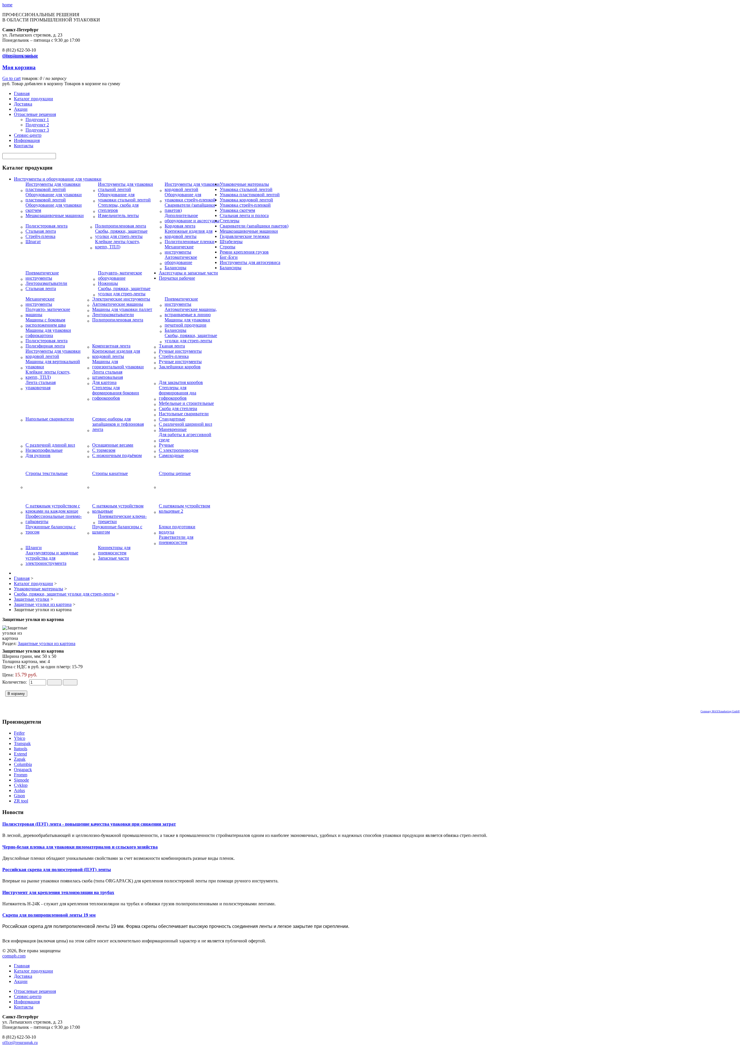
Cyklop (21, 785)
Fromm (20, 774)
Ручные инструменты (180, 351)
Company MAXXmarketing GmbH (720, 711)
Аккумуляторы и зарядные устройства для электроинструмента (52, 558)
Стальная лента (41, 231)
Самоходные (171, 455)
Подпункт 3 (37, 130)
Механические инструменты (179, 249)
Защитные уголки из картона (46, 643)
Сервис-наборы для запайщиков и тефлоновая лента (118, 424)
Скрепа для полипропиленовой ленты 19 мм (49, 915)
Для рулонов (38, 455)
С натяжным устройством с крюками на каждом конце (53, 508)
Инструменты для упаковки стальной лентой (125, 187)
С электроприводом (178, 450)
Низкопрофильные (44, 450)
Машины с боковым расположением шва (46, 322)
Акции (21, 109)
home (7, 4)
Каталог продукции (33, 98)
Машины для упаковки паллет (122, 309)
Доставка (23, 103)
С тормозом (103, 450)
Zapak (20, 759)
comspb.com (14, 955)
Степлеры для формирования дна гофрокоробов (177, 392)
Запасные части (113, 558)
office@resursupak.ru (20, 1042)
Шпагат (33, 241)
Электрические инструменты (121, 298)
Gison (19, 795)
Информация (27, 140)
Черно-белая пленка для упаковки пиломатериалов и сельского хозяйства (80, 846)
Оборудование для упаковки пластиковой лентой (54, 197)
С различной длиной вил (50, 445)
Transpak (22, 743)
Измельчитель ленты (118, 215)
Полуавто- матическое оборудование (120, 275)
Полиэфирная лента (45, 345)
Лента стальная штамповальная (107, 374)
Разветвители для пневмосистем (176, 540)
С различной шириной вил (185, 424)
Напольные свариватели (50, 418)
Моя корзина (19, 67)
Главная (22, 93)
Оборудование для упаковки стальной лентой (124, 197)
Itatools (20, 748)
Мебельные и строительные (186, 403)
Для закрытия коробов (181, 382)
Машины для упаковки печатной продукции (187, 322)
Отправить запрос (20, 56)
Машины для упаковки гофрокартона (48, 333)
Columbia (23, 764)
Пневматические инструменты (42, 275)
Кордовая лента (180, 225)
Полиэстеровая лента (47, 225)
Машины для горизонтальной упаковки (118, 364)
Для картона (104, 382)
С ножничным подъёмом (117, 455)
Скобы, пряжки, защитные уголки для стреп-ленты (121, 234)
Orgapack (23, 769)
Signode (21, 780)
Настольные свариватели (184, 413)
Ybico (19, 738)
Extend (20, 753)
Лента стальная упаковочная (41, 385)
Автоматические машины (117, 304)
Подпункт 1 (37, 119)
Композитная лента (111, 345)
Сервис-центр (27, 135)
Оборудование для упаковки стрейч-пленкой (190, 197)
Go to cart (11, 78)
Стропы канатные (110, 473)
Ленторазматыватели (46, 283)
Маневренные (173, 429)
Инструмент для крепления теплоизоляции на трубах (58, 892)
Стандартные (172, 418)
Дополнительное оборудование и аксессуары (192, 218)
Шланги (34, 547)
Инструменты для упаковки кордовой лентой (192, 187)
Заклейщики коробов (180, 366)
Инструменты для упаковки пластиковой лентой (53, 187)
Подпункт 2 (37, 124)
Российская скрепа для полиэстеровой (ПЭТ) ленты (56, 869)
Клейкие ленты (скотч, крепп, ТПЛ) (117, 244)
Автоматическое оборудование (181, 260)
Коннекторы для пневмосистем (114, 550)
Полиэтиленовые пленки (189, 241)
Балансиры (175, 267)
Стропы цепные (175, 473)
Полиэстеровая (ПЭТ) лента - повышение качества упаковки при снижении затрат (89, 824)
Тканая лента (172, 345)
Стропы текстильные (47, 473)
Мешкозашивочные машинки (55, 215)
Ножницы (108, 283)
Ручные (166, 445)
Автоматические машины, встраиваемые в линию (191, 312)
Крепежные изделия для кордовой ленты (188, 234)
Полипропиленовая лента (120, 225)
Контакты (23, 145)
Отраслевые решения (35, 114)
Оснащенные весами (112, 445)
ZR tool (21, 800)
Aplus (19, 790)
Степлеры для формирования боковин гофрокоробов (115, 392)
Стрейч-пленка (40, 236)
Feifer (19, 733)
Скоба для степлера (178, 408)
